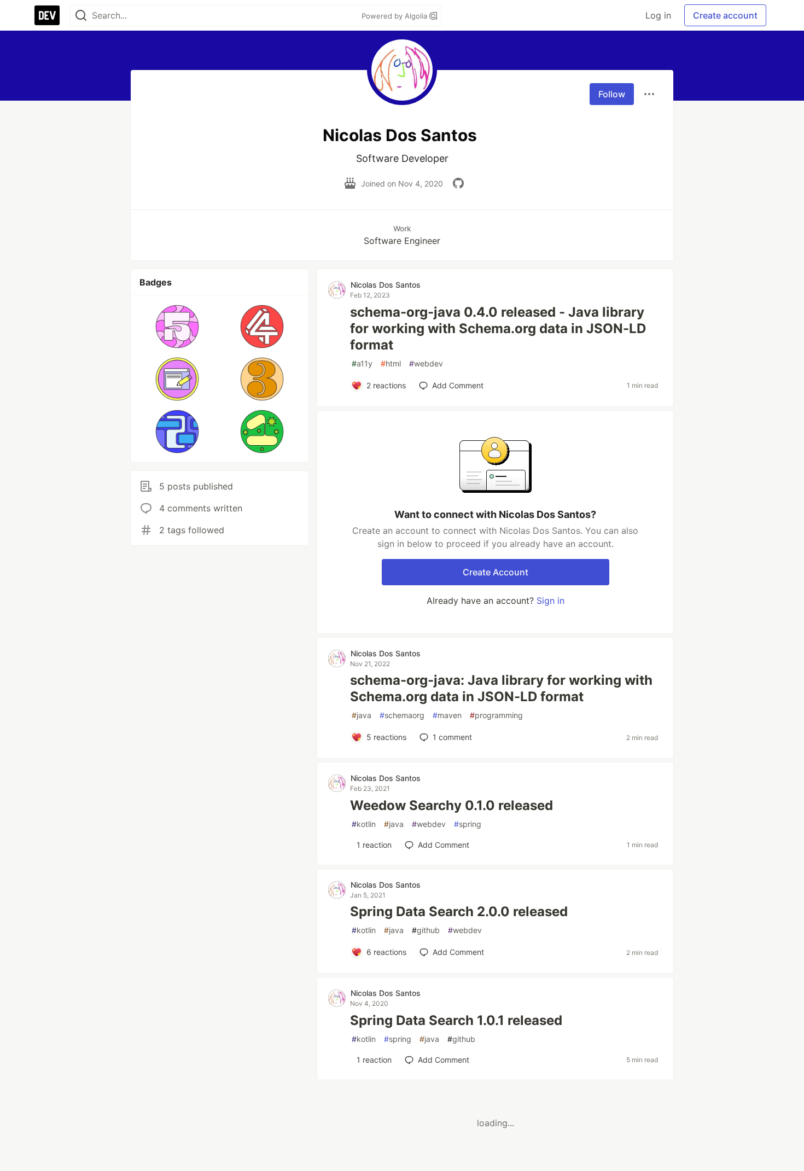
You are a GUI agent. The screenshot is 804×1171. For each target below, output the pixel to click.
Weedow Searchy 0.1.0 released (451, 805)
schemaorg (402, 715)
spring (467, 824)
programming (496, 715)
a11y (362, 363)
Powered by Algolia (395, 15)
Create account (725, 15)
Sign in (550, 600)
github (426, 930)
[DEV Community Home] (47, 15)
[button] (177, 326)
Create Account (495, 572)
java (361, 715)
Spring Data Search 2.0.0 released (459, 911)
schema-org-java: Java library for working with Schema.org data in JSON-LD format (501, 688)
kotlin (364, 824)
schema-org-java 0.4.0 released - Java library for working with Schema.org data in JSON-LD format (498, 328)
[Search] (81, 15)
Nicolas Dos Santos (386, 284)
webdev (426, 363)
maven (447, 715)
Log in (658, 15)
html (391, 363)
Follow (611, 94)
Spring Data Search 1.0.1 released (456, 1020)
